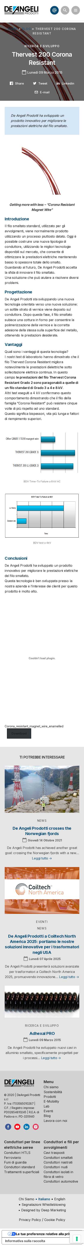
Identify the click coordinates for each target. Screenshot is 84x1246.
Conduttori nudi (55, 1167)
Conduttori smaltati (58, 1158)
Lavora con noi (55, 1121)
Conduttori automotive (61, 1181)
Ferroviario (12, 1158)
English (59, 1199)
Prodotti (50, 1097)
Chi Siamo (26, 1199)
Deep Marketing (53, 1210)
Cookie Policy (54, 1220)
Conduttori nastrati (58, 1162)
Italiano (44, 1199)
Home (13, 29)
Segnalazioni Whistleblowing (43, 1205)
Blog (26, 29)
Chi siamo (51, 1087)
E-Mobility (51, 1101)
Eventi (48, 1111)
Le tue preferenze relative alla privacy (46, 1234)
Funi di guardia (15, 1162)
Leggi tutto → (42, 858)
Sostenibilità (53, 1092)
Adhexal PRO (42, 1033)
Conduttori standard (19, 1167)
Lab (46, 1106)
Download (19, 733)
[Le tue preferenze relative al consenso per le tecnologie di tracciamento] (77, 1239)
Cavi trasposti (54, 1153)
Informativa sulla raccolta (25, 1241)
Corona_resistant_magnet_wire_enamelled (34, 726)
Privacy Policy (30, 1220)
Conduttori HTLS (17, 1153)
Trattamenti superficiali (21, 1172)
